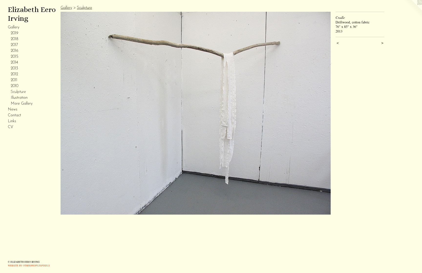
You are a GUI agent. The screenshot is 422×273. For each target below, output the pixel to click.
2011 (14, 80)
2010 (14, 86)
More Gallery (21, 104)
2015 (14, 57)
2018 (14, 39)
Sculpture (18, 92)
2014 (14, 63)
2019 (14, 33)
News (12, 109)
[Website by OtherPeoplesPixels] (412, 10)
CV (10, 127)
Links (12, 121)
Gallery (13, 27)
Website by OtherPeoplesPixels (29, 265)
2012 (14, 74)
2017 (14, 45)
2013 (14, 68)
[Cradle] (196, 113)
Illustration (19, 98)
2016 (14, 51)
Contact (14, 115)
